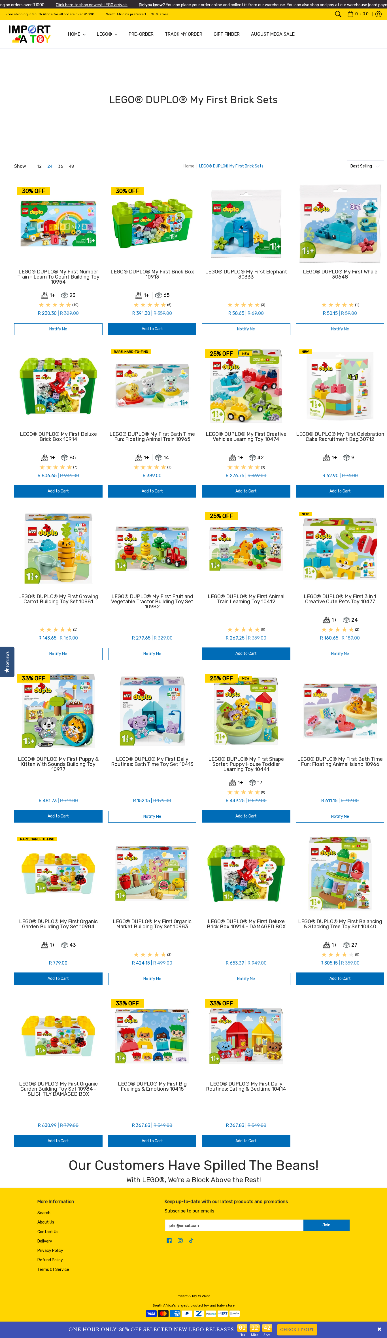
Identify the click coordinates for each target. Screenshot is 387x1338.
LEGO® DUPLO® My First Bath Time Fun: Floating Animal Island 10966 (340, 761)
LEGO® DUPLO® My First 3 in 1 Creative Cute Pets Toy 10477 (340, 599)
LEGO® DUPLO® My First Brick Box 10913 (152, 274)
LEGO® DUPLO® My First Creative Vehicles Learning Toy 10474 (246, 436)
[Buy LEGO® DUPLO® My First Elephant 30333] (246, 223)
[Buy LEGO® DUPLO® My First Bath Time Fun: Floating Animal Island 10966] (340, 711)
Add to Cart (152, 328)
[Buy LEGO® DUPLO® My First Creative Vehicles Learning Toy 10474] (246, 386)
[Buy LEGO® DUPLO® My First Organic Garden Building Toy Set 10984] (58, 873)
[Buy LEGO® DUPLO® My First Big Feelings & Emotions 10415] (152, 1036)
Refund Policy (50, 1260)
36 (60, 166)
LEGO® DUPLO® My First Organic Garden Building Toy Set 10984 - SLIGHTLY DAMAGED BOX (58, 1089)
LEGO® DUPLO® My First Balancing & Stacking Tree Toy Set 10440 (340, 924)
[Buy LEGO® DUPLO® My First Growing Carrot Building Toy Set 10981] (58, 548)
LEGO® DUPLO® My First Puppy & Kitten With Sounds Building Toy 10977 (58, 764)
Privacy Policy (50, 1250)
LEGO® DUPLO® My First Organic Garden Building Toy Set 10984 (58, 924)
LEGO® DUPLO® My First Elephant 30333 (246, 274)
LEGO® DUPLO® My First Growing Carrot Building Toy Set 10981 (58, 599)
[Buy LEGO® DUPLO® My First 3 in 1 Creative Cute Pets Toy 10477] (340, 548)
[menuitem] (358, 14)
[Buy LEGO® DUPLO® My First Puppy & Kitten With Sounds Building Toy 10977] (58, 711)
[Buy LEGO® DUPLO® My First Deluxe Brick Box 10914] (58, 386)
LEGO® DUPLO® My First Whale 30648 (340, 274)
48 (71, 166)
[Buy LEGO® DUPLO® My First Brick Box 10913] (152, 223)
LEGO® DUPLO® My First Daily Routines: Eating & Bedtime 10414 (246, 1086)
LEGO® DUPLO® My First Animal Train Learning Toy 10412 (246, 599)
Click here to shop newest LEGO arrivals (91, 5)
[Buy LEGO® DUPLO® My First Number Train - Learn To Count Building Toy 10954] (58, 223)
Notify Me (58, 329)
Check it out (297, 1329)
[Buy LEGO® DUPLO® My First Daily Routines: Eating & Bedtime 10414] (246, 1036)
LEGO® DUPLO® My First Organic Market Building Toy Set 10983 (152, 924)
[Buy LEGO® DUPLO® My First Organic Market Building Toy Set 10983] (152, 873)
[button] (169, 1240)
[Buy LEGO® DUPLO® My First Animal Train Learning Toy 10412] (246, 548)
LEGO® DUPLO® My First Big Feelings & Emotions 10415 (152, 1086)
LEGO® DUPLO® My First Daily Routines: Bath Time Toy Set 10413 (152, 761)
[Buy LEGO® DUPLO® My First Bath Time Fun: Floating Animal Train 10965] (152, 386)
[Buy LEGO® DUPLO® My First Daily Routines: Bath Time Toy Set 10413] (152, 711)
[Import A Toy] (30, 34)
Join (326, 1225)
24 (49, 166)
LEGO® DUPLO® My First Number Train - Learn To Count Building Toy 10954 (58, 277)
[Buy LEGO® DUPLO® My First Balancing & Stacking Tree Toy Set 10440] (340, 873)
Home (189, 166)
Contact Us (47, 1231)
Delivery (44, 1241)
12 (39, 166)
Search (43, 1212)
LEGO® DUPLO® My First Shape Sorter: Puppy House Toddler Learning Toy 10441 (246, 764)
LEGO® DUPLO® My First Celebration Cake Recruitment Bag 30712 (340, 436)
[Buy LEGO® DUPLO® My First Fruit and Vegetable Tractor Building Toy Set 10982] (152, 548)
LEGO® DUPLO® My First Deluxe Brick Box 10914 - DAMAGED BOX (246, 924)
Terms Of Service (53, 1269)
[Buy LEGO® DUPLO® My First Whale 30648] (340, 223)
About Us (45, 1222)
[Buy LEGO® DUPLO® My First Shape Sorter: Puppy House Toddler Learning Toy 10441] (246, 711)
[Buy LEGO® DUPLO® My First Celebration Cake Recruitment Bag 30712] (340, 386)
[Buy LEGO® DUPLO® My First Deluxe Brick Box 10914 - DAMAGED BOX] (246, 873)
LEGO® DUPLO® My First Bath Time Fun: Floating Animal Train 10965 (152, 436)
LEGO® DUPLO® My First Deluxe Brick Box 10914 (58, 436)
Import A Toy (187, 1296)
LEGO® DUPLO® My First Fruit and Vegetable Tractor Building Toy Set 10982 (152, 601)
